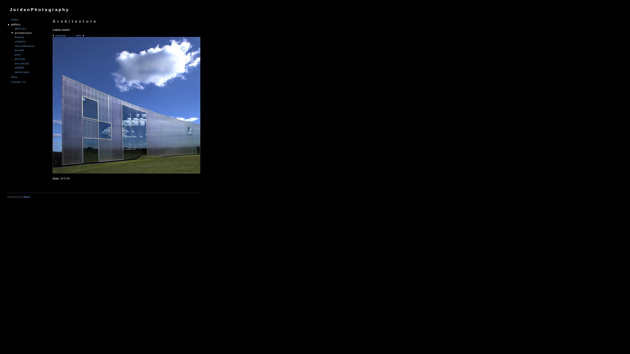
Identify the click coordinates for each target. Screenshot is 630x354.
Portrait (20, 59)
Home (15, 19)
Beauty (19, 37)
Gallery (16, 24)
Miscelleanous (25, 45)
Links (14, 77)
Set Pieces (22, 63)
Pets (18, 54)
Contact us (18, 82)
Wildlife (19, 67)
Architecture (23, 32)
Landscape (22, 72)
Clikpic (26, 196)
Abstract (21, 28)
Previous (61, 35)
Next (78, 35)
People (19, 50)
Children (20, 41)
